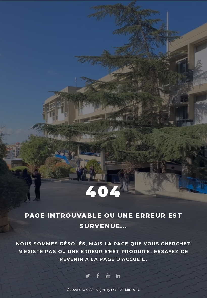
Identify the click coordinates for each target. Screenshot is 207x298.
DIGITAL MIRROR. (125, 290)
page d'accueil (122, 259)
